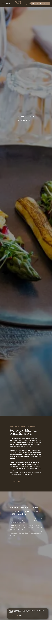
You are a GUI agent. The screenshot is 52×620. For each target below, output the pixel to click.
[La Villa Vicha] (18, 3)
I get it (13, 615)
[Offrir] (28, 3)
